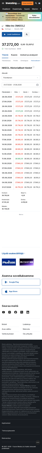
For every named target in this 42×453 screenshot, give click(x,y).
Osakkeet (6, 9)
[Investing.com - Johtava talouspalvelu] (13, 3)
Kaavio (14, 55)
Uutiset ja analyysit (29, 55)
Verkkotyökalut (8, 334)
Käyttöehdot (6, 423)
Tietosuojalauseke (8, 431)
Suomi (27, 9)
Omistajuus (24, 60)
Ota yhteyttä (27, 334)
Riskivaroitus (6, 438)
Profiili (15, 60)
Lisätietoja (26, 324)
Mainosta (26, 329)
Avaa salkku (6, 329)
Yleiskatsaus (6, 60)
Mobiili (4, 324)
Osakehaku (17, 9)
